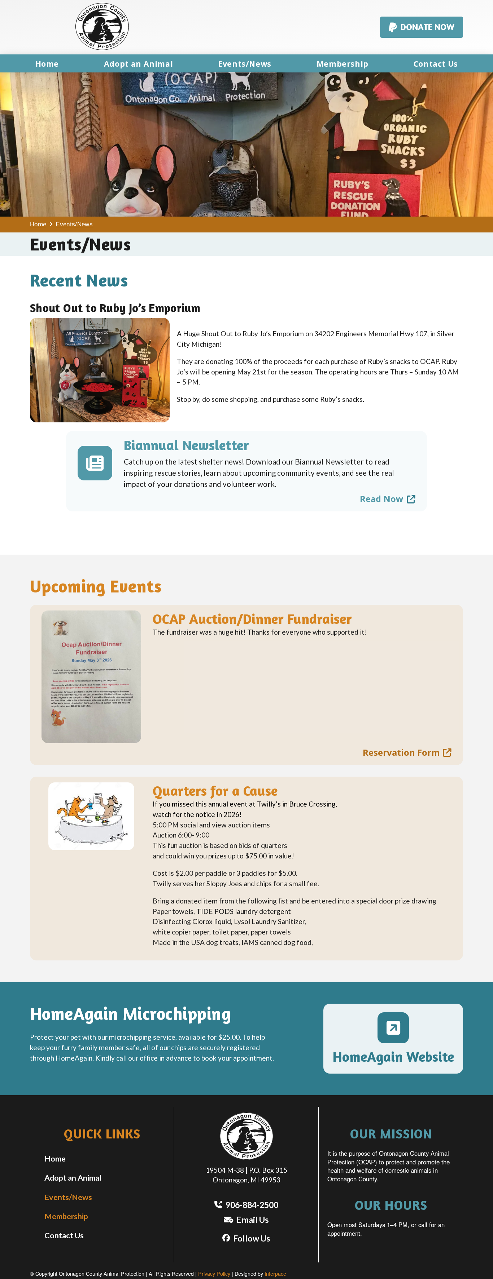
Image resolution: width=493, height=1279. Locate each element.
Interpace (275, 1273)
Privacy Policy (214, 1273)
